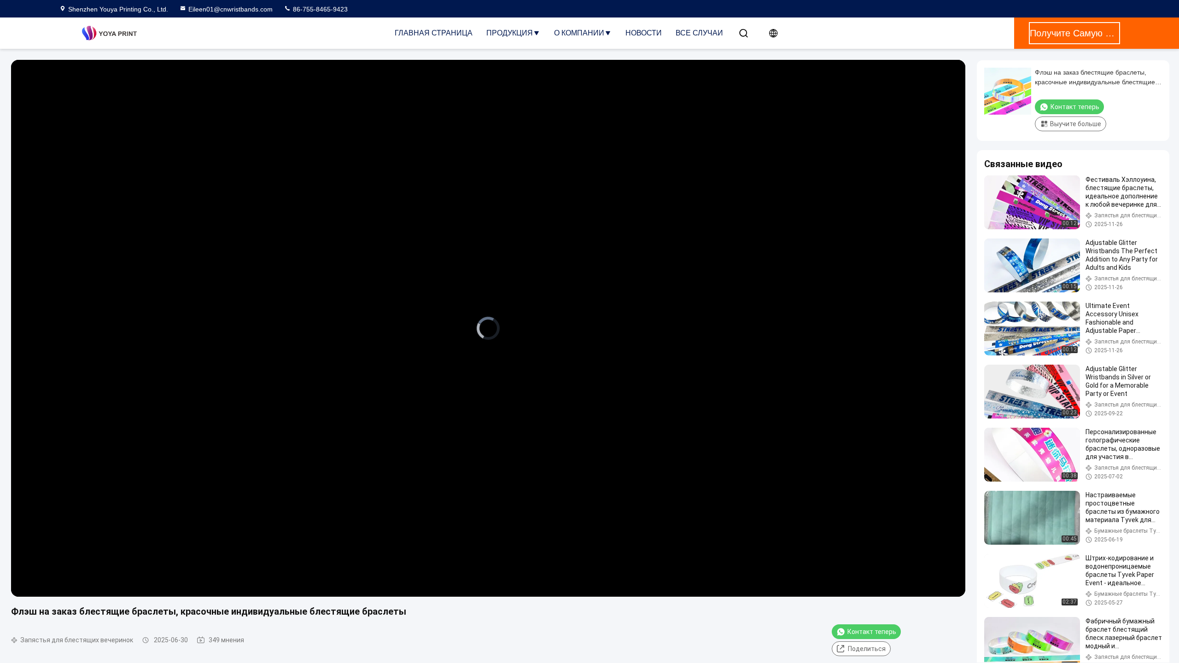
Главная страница (434, 33)
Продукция (509, 33)
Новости (643, 33)
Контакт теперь (871, 631)
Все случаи (699, 33)
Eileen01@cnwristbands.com (230, 9)
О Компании (579, 33)
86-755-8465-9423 (319, 9)
